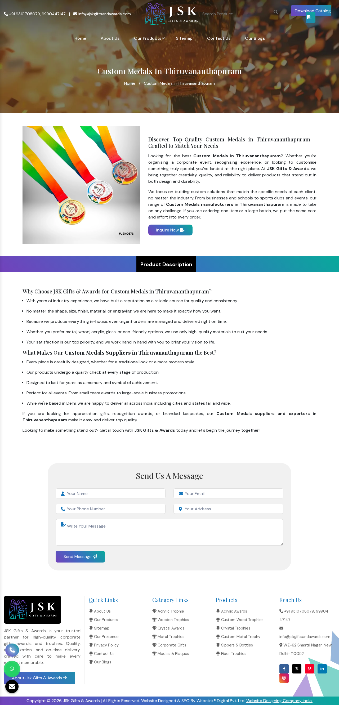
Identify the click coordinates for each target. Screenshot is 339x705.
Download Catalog (313, 11)
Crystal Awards (170, 628)
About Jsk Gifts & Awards (37, 678)
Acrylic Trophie (170, 611)
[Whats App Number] (12, 669)
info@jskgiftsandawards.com (104, 14)
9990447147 (54, 14)
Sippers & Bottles (236, 645)
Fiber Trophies (233, 653)
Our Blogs (255, 38)
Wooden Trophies (173, 619)
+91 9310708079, (24, 14)
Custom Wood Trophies (242, 619)
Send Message (78, 556)
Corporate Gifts (171, 645)
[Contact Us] (12, 650)
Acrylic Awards (233, 611)
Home (80, 38)
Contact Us (218, 38)
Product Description (166, 264)
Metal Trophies (170, 636)
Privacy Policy (106, 645)
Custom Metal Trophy (240, 636)
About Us (110, 38)
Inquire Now (168, 230)
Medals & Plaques (173, 653)
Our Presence (106, 636)
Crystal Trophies (235, 628)
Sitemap (184, 38)
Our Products (147, 38)
